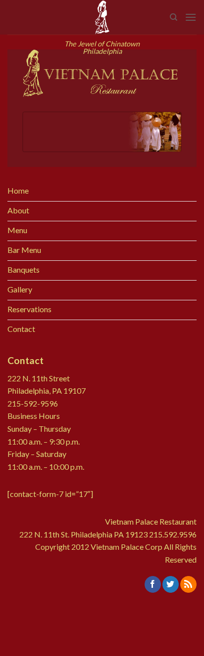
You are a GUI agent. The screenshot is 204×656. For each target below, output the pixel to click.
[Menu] (191, 17)
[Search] (173, 17)
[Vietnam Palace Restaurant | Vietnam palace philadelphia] (102, 17)
